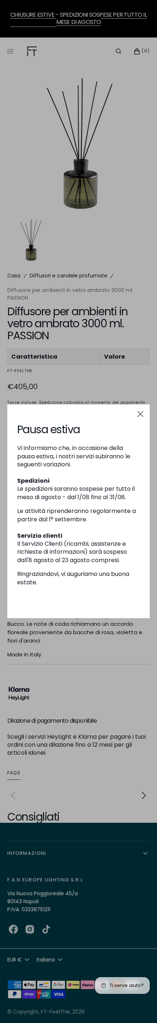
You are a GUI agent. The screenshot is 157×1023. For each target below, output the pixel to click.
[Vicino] (140, 414)
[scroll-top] (140, 1006)
